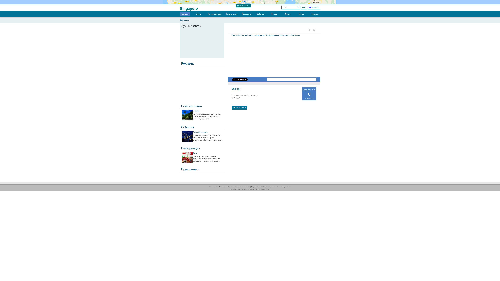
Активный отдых (214, 14)
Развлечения (231, 14)
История (196, 111)
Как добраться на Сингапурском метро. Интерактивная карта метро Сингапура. (266, 35)
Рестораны (246, 14)
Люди (195, 153)
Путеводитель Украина (226, 187)
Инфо (301, 14)
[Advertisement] (201, 83)
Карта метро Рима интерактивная (280, 187)
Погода (274, 14)
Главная (184, 14)
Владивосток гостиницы (242, 187)
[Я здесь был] (314, 30)
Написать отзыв (239, 107)
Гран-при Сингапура (200, 132)
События (260, 14)
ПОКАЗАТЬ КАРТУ (243, 6)
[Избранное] (310, 30)
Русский (314, 8)
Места (198, 14)
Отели (287, 14)
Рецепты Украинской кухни (259, 187)
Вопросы (315, 14)
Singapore (189, 9)
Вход (304, 7)
